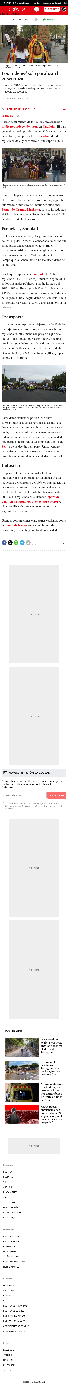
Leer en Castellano (9, 13)
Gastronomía (10, 1207)
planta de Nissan (16, 525)
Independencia (14, 109)
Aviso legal (9, 1290)
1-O (34, 109)
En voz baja (9, 1217)
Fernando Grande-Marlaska (21, 209)
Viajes (6, 1197)
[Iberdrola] (49, 19)
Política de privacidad (15, 1305)
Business (8, 1176)
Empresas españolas (14, 1321)
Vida (5, 1182)
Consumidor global (14, 1261)
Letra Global (10, 1251)
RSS (5, 1300)
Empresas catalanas (14, 1316)
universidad (42, 136)
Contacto (8, 1295)
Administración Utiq (14, 1331)
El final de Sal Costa (21, 3)
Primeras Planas (12, 1212)
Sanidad (37, 274)
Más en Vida (13, 1030)
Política (7, 1171)
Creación (8, 1187)
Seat (4, 446)
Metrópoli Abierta (13, 1236)
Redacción (7, 115)
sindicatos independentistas (20, 126)
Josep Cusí (36, 3)
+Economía (9, 1202)
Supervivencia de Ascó (52, 3)
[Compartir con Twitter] (10, 542)
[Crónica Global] (21, 9)
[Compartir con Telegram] (22, 542)
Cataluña (49, 126)
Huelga (26, 109)
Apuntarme (57, 795)
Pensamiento (10, 1192)
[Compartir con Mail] (28, 542)
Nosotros (8, 1285)
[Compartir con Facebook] (4, 542)
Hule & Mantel (11, 1266)
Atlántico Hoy (11, 1256)
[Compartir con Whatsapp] (16, 542)
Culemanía (9, 1246)
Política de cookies (13, 1311)
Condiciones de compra (16, 1326)
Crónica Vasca (11, 1241)
